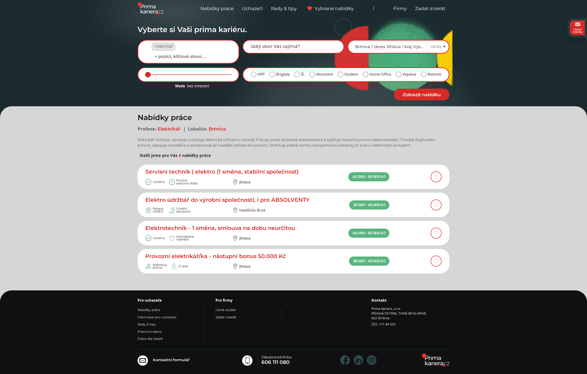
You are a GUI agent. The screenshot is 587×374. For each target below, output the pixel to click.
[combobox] (188, 52)
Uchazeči (252, 8)
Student (351, 74)
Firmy (400, 8)
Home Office (380, 74)
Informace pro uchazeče (157, 317)
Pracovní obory (150, 332)
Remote (434, 74)
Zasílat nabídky (577, 30)
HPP (261, 74)
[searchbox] (192, 56)
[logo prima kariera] (151, 8)
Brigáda (283, 74)
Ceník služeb (225, 310)
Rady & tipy (284, 8)
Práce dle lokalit (150, 339)
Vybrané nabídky (334, 8)
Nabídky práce (217, 8)
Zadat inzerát (430, 8)
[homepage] (435, 360)
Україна (409, 74)
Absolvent (324, 74)
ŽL (303, 74)
